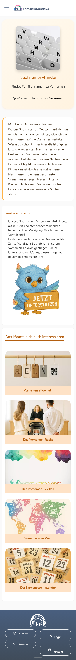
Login (58, 637)
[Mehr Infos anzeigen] (38, 657)
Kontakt (57, 652)
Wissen (22, 98)
